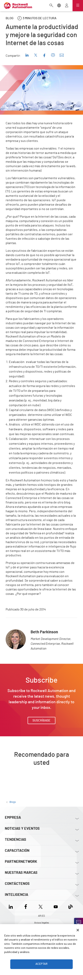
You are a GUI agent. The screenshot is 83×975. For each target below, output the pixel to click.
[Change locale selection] (59, 5)
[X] (40, 906)
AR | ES (41, 916)
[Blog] (70, 906)
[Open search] (51, 5)
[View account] (66, 5)
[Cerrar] (78, 930)
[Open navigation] (78, 5)
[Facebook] (25, 906)
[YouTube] (55, 906)
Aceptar (41, 964)
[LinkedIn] (11, 906)
